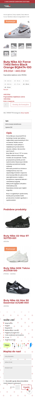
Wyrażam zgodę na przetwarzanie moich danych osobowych (16, 382)
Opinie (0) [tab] (8, 127)
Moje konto (9, 323)
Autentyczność (10, 340)
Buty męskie (16, 14)
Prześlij (26, 387)
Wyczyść (6, 89)
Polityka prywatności (12, 333)
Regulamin (8, 328)
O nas (7, 337)
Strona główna (8, 14)
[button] (28, 22)
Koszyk (7, 326)
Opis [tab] (6, 121)
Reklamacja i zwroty (12, 330)
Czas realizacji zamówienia (14, 335)
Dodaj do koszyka (21, 104)
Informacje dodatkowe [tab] (13, 124)
